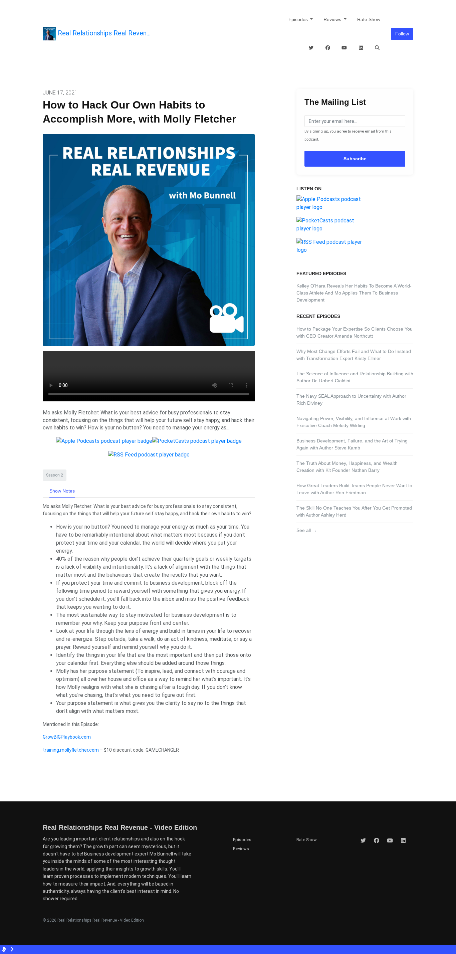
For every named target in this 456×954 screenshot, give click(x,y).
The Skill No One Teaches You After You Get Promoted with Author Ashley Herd (354, 511)
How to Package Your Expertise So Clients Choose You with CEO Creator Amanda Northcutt (354, 332)
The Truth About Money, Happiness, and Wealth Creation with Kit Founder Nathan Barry (347, 466)
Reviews (333, 19)
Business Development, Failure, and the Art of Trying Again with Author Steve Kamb (352, 444)
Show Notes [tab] (62, 491)
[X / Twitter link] (311, 48)
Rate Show (368, 19)
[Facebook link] (327, 48)
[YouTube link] (344, 48)
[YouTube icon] (390, 840)
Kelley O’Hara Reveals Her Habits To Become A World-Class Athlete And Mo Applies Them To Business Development (354, 293)
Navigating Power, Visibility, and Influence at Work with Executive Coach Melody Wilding (353, 422)
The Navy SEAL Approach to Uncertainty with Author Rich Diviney (351, 399)
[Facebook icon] (376, 840)
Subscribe (355, 158)
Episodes (298, 19)
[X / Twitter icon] (363, 840)
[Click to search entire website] (377, 48)
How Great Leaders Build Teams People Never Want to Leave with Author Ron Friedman (354, 489)
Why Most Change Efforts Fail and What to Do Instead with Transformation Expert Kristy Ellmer (353, 355)
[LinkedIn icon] (403, 840)
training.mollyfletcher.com (71, 750)
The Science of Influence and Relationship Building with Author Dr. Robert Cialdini (354, 377)
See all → (306, 530)
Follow (402, 33)
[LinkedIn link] (361, 48)
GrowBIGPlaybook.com (67, 737)
